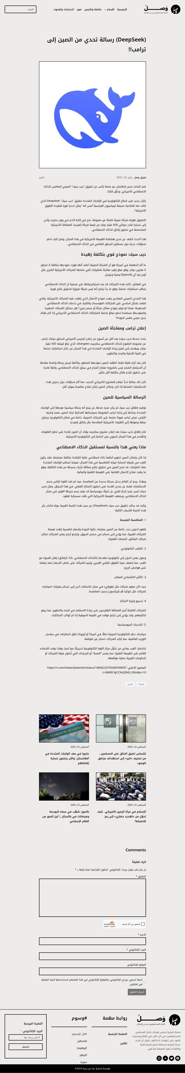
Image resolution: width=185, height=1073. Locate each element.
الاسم (142, 934)
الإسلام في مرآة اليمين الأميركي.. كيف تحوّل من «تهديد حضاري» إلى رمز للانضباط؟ (121, 816)
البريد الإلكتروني (136, 949)
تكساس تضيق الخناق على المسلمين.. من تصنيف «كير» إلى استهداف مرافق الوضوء (122, 758)
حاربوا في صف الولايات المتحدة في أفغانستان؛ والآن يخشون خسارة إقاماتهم (67, 758)
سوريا (84, 1062)
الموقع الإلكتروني (136, 965)
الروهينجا (82, 1048)
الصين (130, 684)
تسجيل (25, 1046)
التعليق (141, 876)
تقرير (41, 177)
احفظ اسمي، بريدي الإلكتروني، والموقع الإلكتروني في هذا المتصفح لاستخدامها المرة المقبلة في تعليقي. (92, 982)
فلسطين (82, 1040)
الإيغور (83, 1054)
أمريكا (141, 684)
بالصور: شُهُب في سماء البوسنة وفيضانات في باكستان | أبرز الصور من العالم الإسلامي (65, 816)
